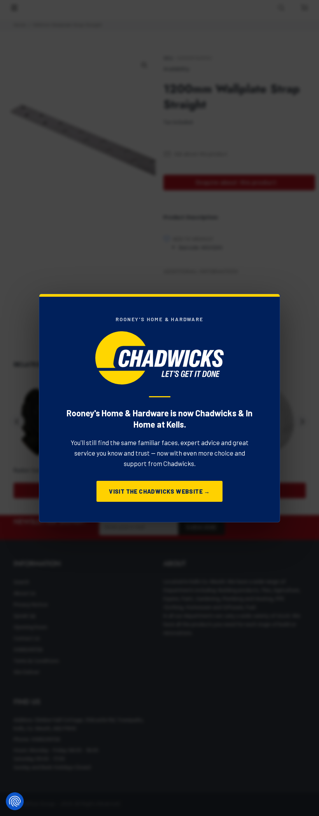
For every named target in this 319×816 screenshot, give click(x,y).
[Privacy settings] (15, 801)
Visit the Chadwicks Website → (159, 491)
